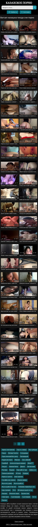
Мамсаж (17, 460)
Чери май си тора (22, 470)
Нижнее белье (13, 467)
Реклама (4, 470)
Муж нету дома (7, 483)
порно (19, 2)
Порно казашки (19, 521)
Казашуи (25, 473)
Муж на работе (18, 483)
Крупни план (25, 493)
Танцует (4, 467)
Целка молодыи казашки (17, 463)
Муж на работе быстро (9, 487)
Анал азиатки (18, 477)
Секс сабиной (26, 460)
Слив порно (5, 497)
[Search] (34, 7)
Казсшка (4, 493)
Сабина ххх (32, 470)
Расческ (4, 500)
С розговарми (26, 497)
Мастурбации (33, 450)
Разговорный (24, 456)
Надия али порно (7, 460)
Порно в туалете (7, 477)
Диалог (22, 467)
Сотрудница (24, 453)
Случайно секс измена (8, 480)
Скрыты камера (21, 450)
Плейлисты (13, 12)
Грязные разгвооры (8, 473)
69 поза (18, 473)
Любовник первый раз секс (26, 487)
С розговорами (15, 497)
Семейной (5, 463)
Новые (4, 453)
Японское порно (14, 493)
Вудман (11, 470)
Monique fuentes (13, 453)
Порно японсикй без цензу (10, 456)
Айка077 (30, 463)
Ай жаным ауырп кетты (25, 490)
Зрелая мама (31, 467)
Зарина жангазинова (8, 450)
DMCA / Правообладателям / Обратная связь (19, 524)
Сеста (34, 497)
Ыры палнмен (6, 490)
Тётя (14, 490)
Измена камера (22, 480)
